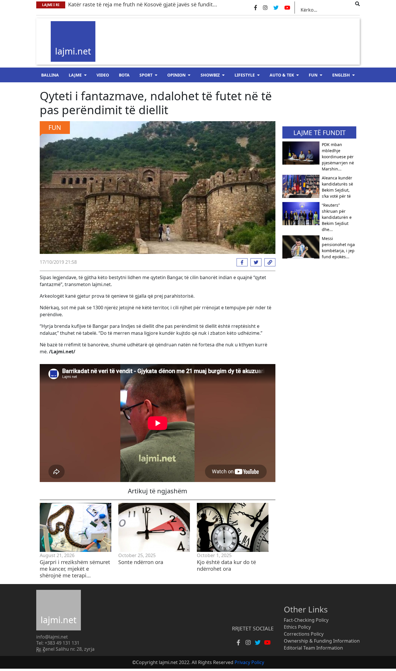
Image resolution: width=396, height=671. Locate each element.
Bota (124, 75)
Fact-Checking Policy (306, 620)
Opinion (176, 75)
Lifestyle (245, 75)
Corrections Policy (304, 634)
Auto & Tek (282, 75)
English (341, 75)
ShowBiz (210, 75)
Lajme (75, 75)
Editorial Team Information (313, 648)
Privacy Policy (249, 662)
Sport (145, 75)
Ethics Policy (297, 627)
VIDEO (103, 75)
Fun (313, 75)
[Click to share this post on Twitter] (254, 262)
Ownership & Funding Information (322, 641)
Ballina (50, 75)
